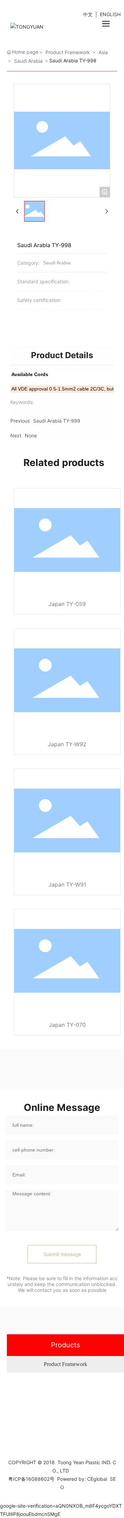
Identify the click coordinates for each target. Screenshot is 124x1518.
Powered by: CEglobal (82, 1479)
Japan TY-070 (67, 1024)
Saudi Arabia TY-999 (56, 421)
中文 (88, 14)
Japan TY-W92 (67, 744)
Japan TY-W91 (67, 884)
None (31, 435)
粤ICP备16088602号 (31, 1479)
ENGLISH (110, 14)
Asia (103, 52)
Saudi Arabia (28, 61)
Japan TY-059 (67, 603)
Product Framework (65, 1364)
